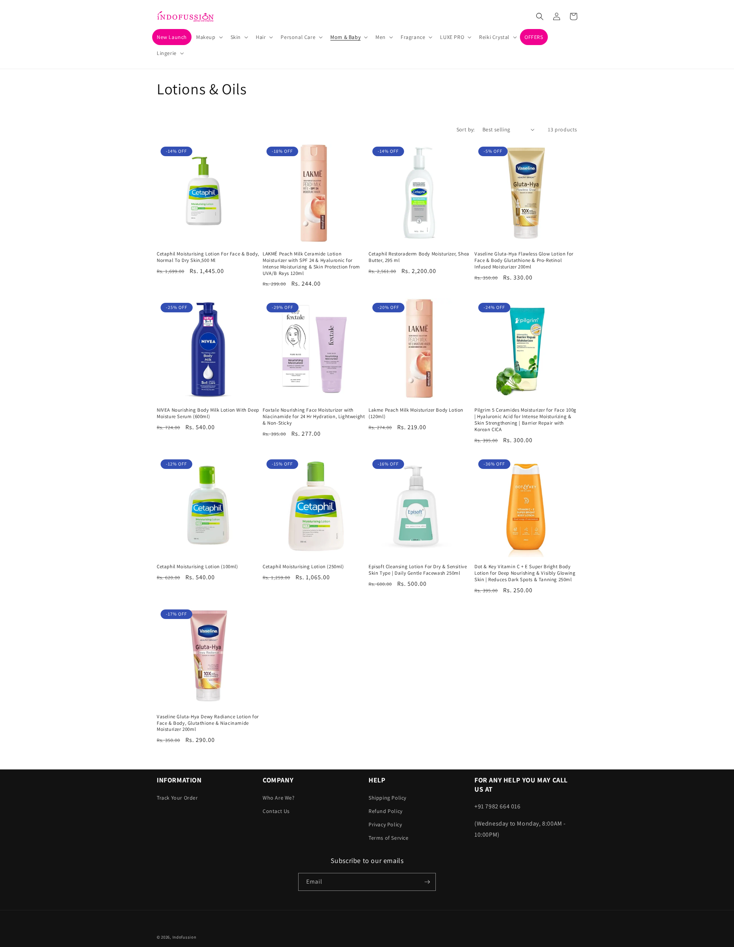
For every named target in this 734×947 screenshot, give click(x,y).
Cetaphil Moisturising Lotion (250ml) (303, 567)
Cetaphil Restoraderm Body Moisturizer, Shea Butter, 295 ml (419, 257)
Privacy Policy (385, 824)
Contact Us (276, 811)
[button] (209, 37)
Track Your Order (177, 797)
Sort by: (465, 129)
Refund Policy (386, 811)
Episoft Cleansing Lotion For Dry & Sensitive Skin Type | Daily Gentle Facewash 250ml (418, 570)
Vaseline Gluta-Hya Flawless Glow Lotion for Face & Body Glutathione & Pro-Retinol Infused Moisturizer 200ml (523, 260)
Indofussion (184, 937)
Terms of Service (389, 837)
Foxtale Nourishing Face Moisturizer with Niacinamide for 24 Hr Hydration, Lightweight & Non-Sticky (314, 416)
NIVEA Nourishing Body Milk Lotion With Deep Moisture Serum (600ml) (208, 413)
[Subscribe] (427, 882)
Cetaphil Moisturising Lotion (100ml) (197, 567)
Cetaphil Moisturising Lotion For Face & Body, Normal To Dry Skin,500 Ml (208, 257)
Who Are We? (279, 797)
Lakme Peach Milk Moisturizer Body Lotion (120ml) (416, 413)
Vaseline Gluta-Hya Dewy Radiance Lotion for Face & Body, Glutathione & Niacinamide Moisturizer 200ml (208, 723)
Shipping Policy (387, 797)
